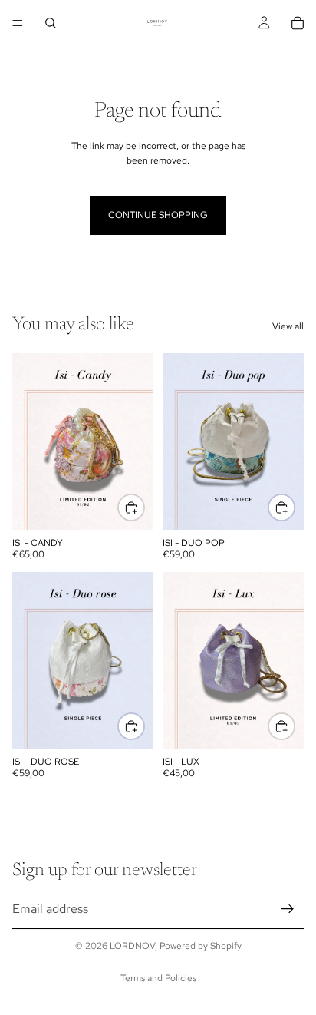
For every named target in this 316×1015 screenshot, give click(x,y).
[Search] (50, 23)
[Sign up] (288, 908)
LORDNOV (132, 946)
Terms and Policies (158, 978)
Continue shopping (158, 215)
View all (288, 326)
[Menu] (17, 23)
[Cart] (297, 23)
